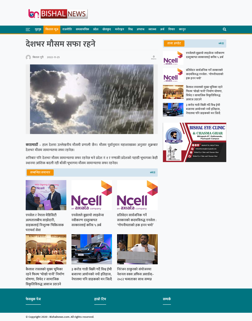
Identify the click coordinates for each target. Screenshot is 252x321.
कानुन (182, 29)
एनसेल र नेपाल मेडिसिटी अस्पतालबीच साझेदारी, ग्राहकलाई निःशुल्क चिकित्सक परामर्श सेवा (45, 223)
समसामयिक (82, 29)
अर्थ (162, 29)
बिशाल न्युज (51, 29)
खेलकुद (107, 29)
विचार (171, 29)
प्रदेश (95, 29)
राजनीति (67, 29)
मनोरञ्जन (119, 29)
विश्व (130, 29)
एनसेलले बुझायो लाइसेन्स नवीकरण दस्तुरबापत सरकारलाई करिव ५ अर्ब (87, 220)
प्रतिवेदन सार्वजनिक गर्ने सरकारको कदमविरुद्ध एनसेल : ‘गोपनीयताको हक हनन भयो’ (136, 220)
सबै (151, 172)
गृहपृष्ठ (38, 29)
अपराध (140, 29)
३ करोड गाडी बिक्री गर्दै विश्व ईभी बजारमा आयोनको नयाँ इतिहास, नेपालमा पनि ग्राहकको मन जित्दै (91, 274)
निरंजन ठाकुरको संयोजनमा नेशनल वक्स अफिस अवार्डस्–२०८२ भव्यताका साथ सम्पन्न (135, 274)
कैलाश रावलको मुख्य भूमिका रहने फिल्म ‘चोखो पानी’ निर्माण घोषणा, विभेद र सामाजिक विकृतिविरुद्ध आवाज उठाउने (45, 277)
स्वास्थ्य (152, 29)
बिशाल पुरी (38, 57)
